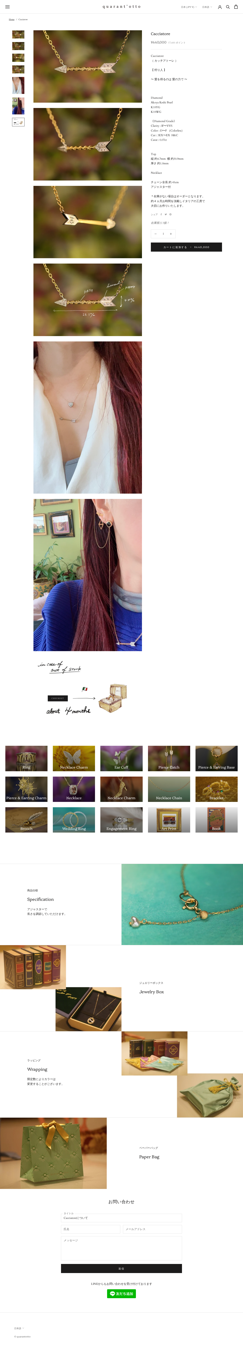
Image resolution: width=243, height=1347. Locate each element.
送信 (121, 1268)
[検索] (228, 7)
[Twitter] (166, 214)
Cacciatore (23, 19)
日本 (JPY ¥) (187, 6)
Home (11, 19)
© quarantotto (22, 1336)
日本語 (205, 6)
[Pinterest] (170, 214)
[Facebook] (161, 214)
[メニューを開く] (7, 6)
